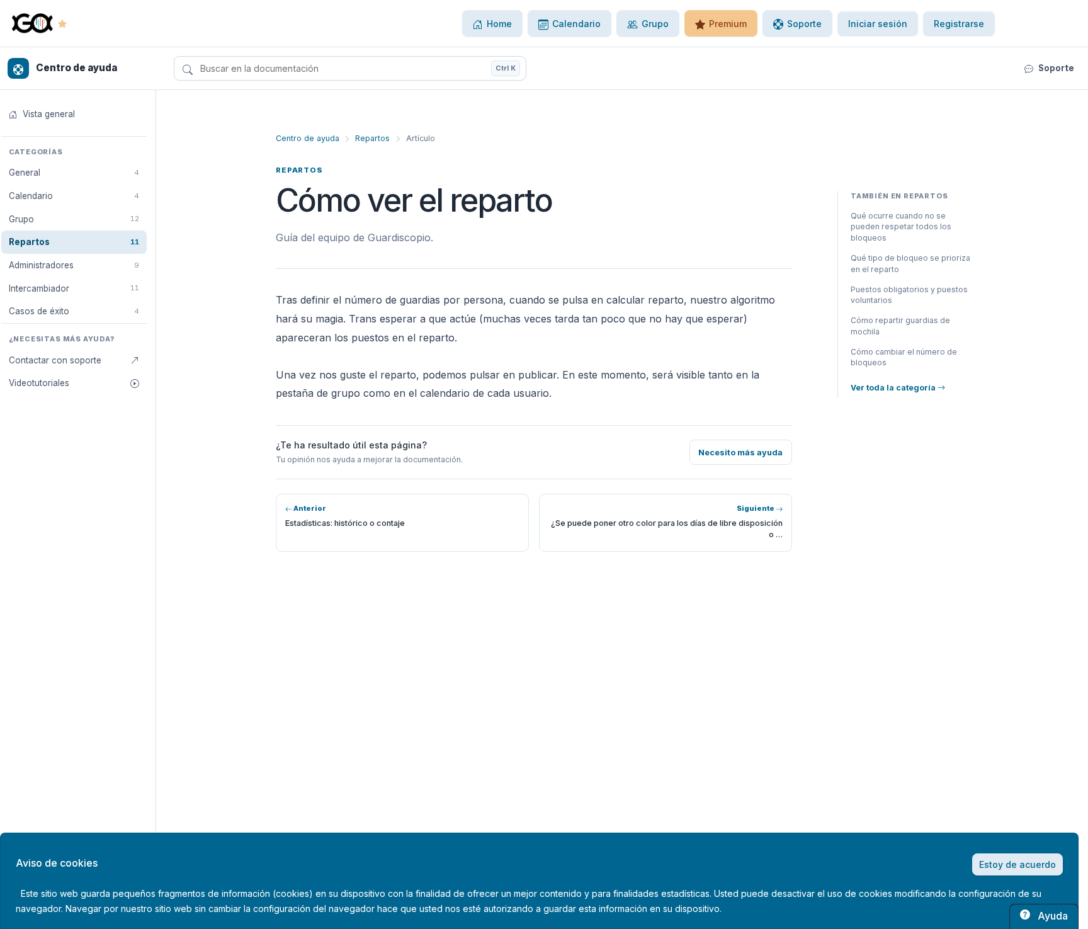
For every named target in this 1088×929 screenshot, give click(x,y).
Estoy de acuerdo (1017, 864)
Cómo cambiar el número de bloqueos (904, 357)
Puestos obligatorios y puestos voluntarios (909, 295)
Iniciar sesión (877, 23)
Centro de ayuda (307, 138)
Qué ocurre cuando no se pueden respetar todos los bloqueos (901, 226)
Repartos (372, 138)
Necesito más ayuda (740, 452)
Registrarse (959, 23)
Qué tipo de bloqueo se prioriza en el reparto (910, 263)
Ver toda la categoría (894, 387)
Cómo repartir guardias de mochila (900, 326)
